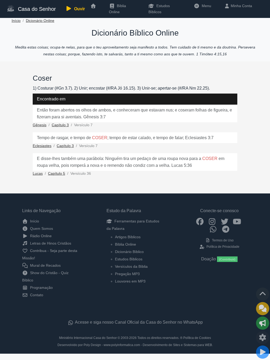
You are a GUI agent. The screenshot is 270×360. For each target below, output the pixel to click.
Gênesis (39, 125)
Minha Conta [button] (241, 6)
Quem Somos (41, 228)
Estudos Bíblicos (159, 9)
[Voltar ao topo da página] (262, 294)
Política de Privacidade (222, 247)
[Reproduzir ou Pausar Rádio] (262, 352)
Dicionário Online (40, 21)
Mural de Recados (45, 265)
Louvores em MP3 (130, 281)
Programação (41, 287)
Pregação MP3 (127, 274)
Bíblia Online (117, 9)
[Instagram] (212, 221)
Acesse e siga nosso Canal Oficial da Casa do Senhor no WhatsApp (138, 322)
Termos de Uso (222, 240)
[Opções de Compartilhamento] (262, 323)
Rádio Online (40, 236)
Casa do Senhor (35, 9)
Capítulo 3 (60, 125)
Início (16, 21)
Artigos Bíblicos (128, 237)
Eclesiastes (42, 146)
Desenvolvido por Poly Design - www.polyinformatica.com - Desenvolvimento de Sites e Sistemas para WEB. (135, 345)
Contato (36, 295)
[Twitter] (224, 221)
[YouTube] (237, 221)
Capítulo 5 (56, 174)
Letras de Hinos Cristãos (50, 243)
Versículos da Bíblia (131, 266)
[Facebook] (199, 221)
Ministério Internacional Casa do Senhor (88, 338)
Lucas (38, 174)
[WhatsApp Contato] (213, 229)
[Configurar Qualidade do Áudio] (262, 337)
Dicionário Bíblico (129, 252)
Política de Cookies (197, 338)
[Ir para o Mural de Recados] (262, 308)
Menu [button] (205, 6)
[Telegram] (225, 229)
